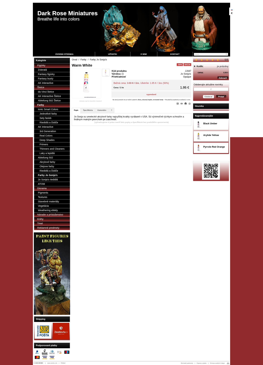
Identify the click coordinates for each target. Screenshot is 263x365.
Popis (76, 110)
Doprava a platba (201, 363)
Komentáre (102, 110)
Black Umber (210, 123)
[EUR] (231, 13)
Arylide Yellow (211, 135)
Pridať (221, 96)
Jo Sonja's (186, 74)
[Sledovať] (181, 103)
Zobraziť (223, 78)
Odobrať (208, 96)
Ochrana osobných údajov (217, 363)
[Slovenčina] (231, 10)
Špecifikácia (88, 110)
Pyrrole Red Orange (214, 147)
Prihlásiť (63, 363)
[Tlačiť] (185, 103)
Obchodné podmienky (187, 363)
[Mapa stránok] (228, 363)
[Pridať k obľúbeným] (189, 103)
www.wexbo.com (52, 363)
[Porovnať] (177, 103)
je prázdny (222, 66)
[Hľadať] (226, 54)
